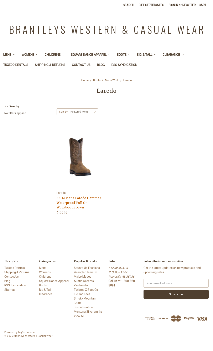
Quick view (80, 153)
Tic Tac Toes (82, 294)
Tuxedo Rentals (15, 65)
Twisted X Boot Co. (86, 289)
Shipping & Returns (50, 65)
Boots (122, 54)
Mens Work (112, 80)
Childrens (53, 54)
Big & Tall (145, 54)
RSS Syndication (124, 65)
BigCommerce (26, 332)
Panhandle (81, 285)
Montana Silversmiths (88, 311)
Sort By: (63, 111)
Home (85, 80)
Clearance (172, 54)
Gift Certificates (151, 5)
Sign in (173, 5)
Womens (28, 54)
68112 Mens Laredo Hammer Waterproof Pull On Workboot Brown (79, 202)
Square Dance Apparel (89, 54)
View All (79, 316)
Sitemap (10, 289)
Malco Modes (82, 276)
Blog (101, 65)
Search (128, 5)
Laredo (127, 80)
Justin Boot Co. (84, 307)
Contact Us (81, 65)
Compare (79, 160)
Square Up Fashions (87, 268)
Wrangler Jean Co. (86, 272)
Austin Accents (84, 281)
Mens (7, 54)
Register (189, 5)
